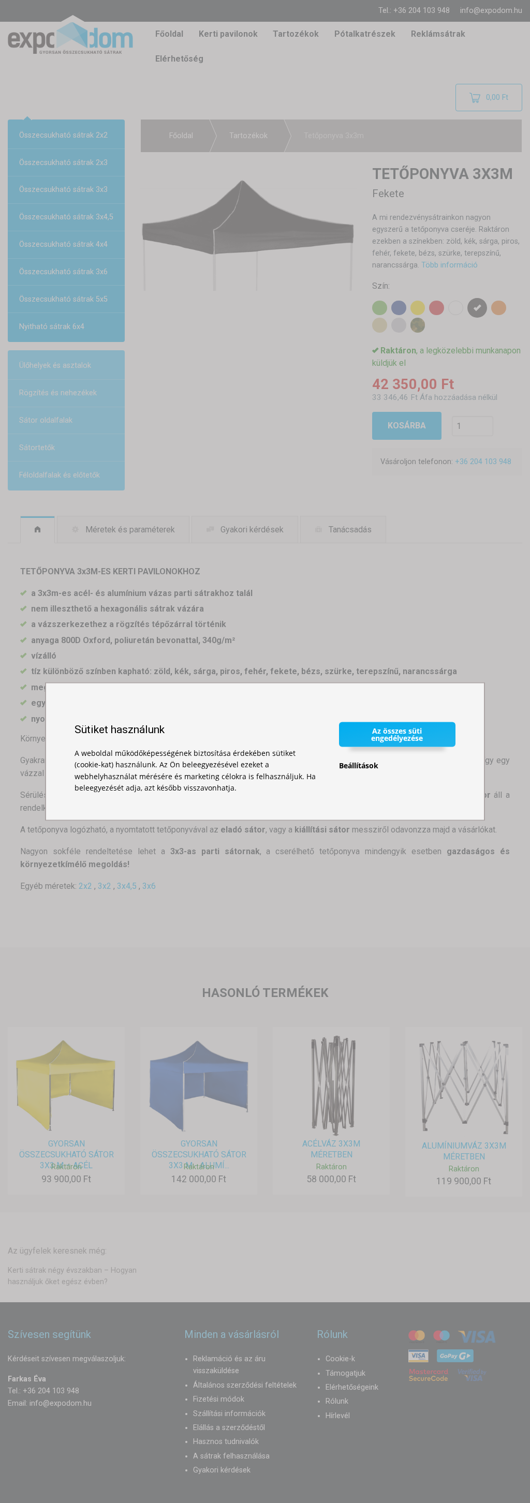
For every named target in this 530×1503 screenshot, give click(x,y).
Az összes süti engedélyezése (397, 733)
